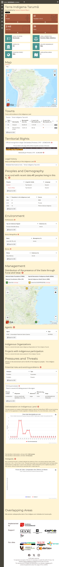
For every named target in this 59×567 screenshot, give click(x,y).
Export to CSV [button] (11, 132)
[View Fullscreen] (8, 71)
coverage (16, 282)
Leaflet (40, 106)
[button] (24, 2)
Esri (45, 106)
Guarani (17, 10)
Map (7, 66)
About (15, 104)
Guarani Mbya (24, 10)
